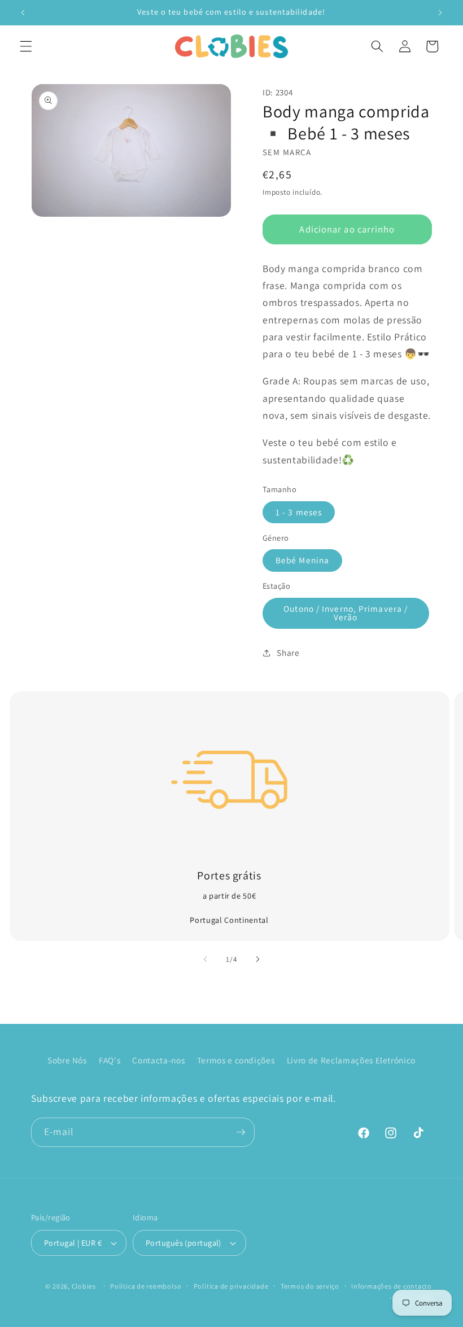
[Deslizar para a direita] (257, 959)
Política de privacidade (231, 1286)
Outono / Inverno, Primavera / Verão (345, 613)
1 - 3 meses (299, 512)
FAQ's (109, 1060)
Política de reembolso (145, 1286)
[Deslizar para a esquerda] (205, 959)
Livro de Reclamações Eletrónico (351, 1060)
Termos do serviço (310, 1286)
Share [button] (288, 652)
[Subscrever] (240, 1132)
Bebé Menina (302, 560)
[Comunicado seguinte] (439, 12)
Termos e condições (236, 1060)
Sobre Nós (67, 1060)
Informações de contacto (391, 1286)
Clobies (84, 1286)
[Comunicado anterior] (23, 12)
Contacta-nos (158, 1060)
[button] (26, 46)
